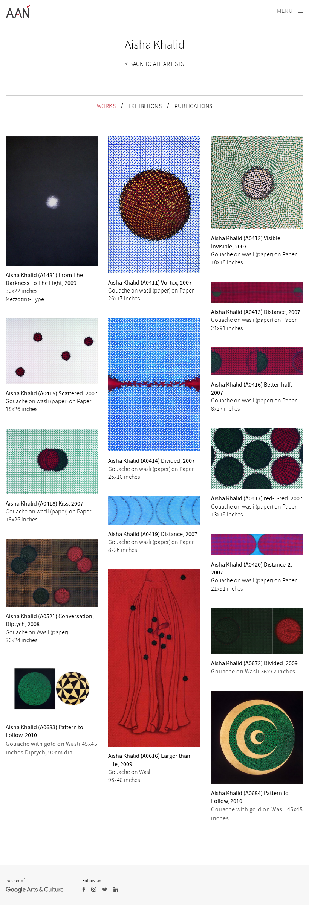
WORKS (106, 106)
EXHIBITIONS (145, 106)
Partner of (15, 881)
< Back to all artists (154, 64)
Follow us (91, 881)
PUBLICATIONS (193, 106)
